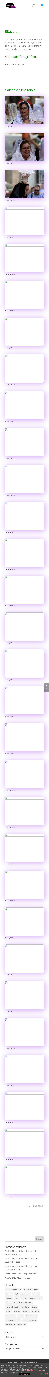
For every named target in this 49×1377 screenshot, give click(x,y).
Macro (8, 1311)
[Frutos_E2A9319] (24, 935)
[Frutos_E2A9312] (24, 751)
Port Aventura (31, 1316)
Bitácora (9, 1294)
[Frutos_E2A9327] (24, 1083)
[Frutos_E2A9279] (24, 198)
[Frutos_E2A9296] (24, 493)
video (19, 1324)
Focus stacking (20, 1298)
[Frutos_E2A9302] (24, 567)
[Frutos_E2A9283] (24, 308)
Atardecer (27, 1289)
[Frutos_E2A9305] (24, 640)
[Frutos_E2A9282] (24, 272)
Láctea (34, 1307)
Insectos (28, 1302)
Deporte (36, 1294)
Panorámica (10, 1316)
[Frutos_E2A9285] (24, 345)
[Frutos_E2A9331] (24, 1157)
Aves (36, 1289)
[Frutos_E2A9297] (24, 530)
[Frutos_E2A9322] (24, 972)
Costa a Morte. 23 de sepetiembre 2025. (23, 1273)
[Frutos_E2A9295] (24, 456)
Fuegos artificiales (35, 1298)
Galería (9, 1302)
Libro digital (25, 1307)
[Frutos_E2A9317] (24, 898)
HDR (21, 1302)
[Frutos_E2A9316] (24, 861)
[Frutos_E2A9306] (24, 677)
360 (7, 1289)
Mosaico (26, 1311)
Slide (18, 1320)
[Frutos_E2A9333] (24, 1193)
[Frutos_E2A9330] (24, 1120)
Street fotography (29, 1320)
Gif (15, 1302)
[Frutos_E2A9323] (24, 1009)
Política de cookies (29, 1362)
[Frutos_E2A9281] (24, 235)
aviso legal (44, 1374)
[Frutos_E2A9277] (24, 161)
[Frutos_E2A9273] (24, 124)
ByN (16, 1294)
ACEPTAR (24, 1374)
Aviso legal (12, 1362)
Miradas (17, 1311)
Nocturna (35, 1311)
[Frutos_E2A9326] (24, 1046)
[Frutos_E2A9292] (24, 419)
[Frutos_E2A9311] (24, 714)
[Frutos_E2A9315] (24, 825)
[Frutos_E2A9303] (24, 603)
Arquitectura (16, 1289)
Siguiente (38, 1205)
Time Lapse (10, 1324)
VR (25, 1324)
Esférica (9, 1298)
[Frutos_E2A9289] (24, 382)
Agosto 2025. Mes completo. (17, 1278)
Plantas (20, 1316)
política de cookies (34, 1371)
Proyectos (9, 1320)
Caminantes (25, 1294)
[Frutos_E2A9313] (24, 788)
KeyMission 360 (12, 1307)
